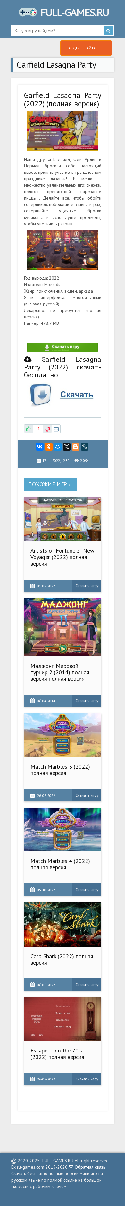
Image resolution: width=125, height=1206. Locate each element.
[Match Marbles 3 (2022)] (62, 735)
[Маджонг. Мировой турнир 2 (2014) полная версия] (62, 627)
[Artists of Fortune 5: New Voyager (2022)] (62, 519)
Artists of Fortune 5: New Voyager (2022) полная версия (62, 557)
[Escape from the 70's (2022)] (62, 1019)
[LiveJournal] (84, 447)
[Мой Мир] (58, 447)
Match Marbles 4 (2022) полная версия (60, 864)
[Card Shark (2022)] (62, 924)
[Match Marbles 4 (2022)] (62, 829)
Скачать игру (86, 585)
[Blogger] (75, 447)
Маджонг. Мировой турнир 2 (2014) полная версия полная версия (59, 672)
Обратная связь (89, 1167)
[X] (67, 447)
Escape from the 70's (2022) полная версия (57, 1054)
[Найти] (108, 30)
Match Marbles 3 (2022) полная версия (60, 770)
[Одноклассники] (49, 447)
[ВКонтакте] (40, 447)
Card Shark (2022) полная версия (61, 959)
